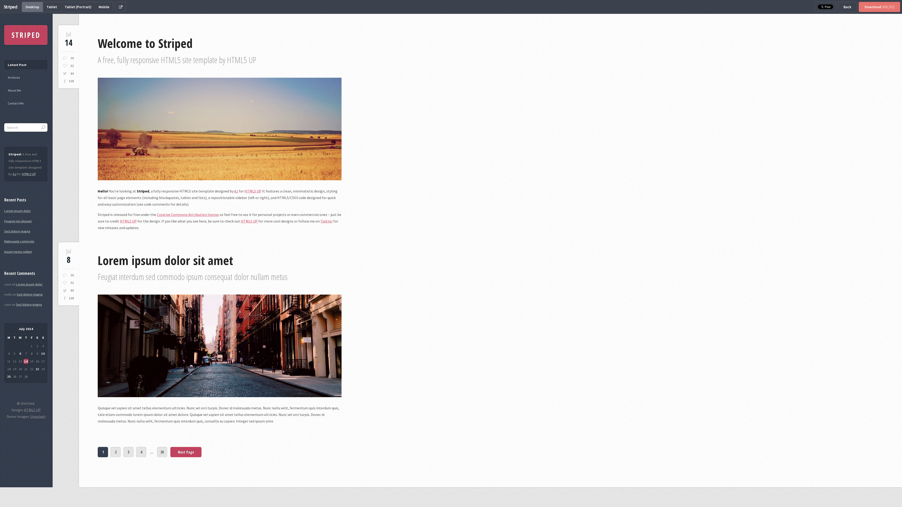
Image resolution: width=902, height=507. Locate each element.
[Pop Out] (120, 7)
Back (847, 7)
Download (879, 7)
